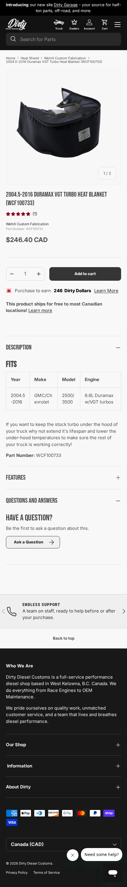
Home (10, 58)
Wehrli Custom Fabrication (65, 58)
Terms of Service (46, 872)
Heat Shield (30, 58)
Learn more (40, 310)
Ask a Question (28, 542)
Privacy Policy (16, 872)
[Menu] (117, 24)
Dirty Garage (66, 4)
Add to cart (85, 273)
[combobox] (63, 39)
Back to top (63, 638)
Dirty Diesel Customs (35, 863)
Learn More (106, 290)
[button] (104, 24)
